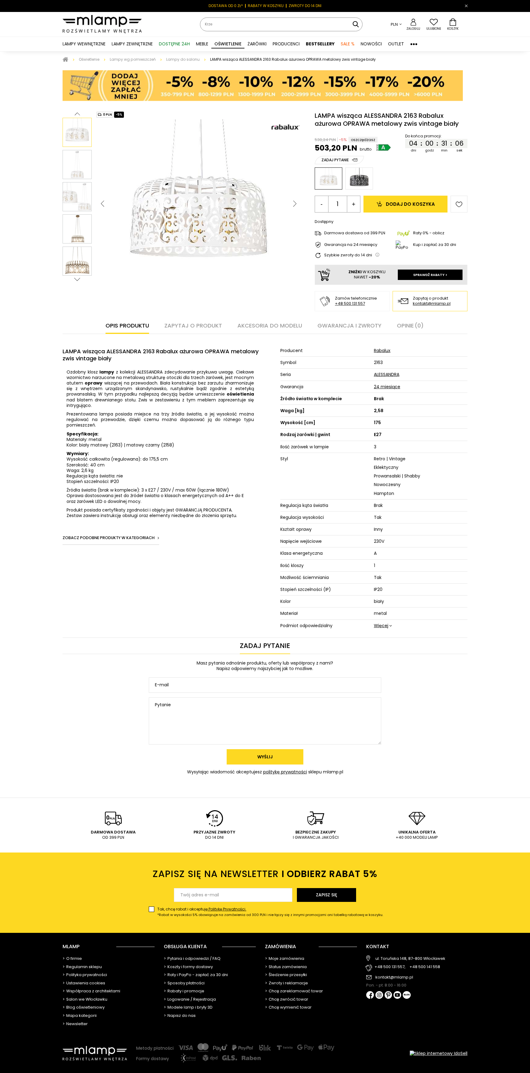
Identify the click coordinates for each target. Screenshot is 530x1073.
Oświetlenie (89, 59)
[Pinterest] (388, 995)
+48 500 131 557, (389, 967)
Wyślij (265, 757)
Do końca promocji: (423, 136)
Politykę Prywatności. (227, 909)
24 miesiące (387, 386)
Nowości (371, 44)
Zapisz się (326, 895)
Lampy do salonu (183, 59)
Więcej (381, 625)
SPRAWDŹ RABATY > (430, 274)
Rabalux (382, 350)
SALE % (348, 44)
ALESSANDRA (386, 374)
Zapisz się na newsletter (265, 874)
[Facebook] (370, 995)
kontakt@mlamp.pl (432, 303)
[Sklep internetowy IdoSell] (438, 1053)
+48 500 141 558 (424, 967)
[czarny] (359, 178)
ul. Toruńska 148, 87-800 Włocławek (410, 958)
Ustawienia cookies (85, 983)
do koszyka (410, 204)
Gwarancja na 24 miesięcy (350, 244)
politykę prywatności (285, 772)
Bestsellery (320, 44)
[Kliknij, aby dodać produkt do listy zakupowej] (459, 204)
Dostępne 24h (174, 44)
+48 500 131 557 (350, 303)
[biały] (328, 178)
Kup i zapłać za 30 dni (434, 244)
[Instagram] (379, 995)
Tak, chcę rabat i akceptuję (270, 911)
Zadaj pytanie (335, 160)
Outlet (396, 44)
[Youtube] (397, 995)
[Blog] (407, 995)
